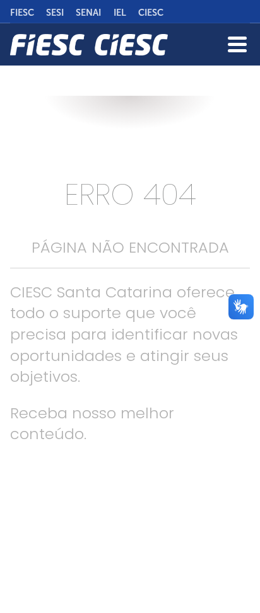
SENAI (88, 12)
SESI (55, 12)
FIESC (22, 12)
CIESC (150, 12)
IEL (120, 12)
